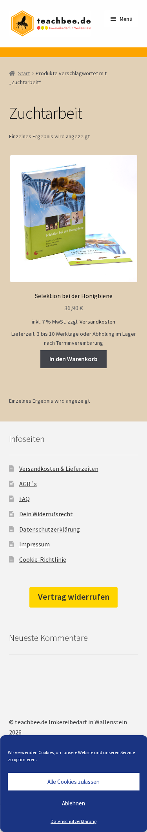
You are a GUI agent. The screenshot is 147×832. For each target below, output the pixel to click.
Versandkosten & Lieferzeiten (58, 468)
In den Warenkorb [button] (73, 359)
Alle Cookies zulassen (73, 781)
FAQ (24, 499)
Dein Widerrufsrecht (46, 514)
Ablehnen (73, 803)
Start (24, 73)
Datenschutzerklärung (73, 821)
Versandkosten (97, 321)
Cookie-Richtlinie (42, 559)
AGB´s (28, 484)
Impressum (34, 544)
